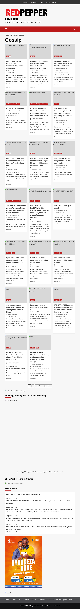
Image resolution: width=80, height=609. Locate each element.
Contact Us (33, 2)
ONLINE (12, 19)
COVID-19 (34, 599)
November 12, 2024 (60, 167)
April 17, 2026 (11, 72)
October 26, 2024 (60, 212)
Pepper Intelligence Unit (13, 70)
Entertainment (10, 103)
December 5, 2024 (60, 122)
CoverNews (46, 606)
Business (26, 599)
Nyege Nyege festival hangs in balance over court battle (62, 160)
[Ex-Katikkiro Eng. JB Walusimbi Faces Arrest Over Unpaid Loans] (64, 51)
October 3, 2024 (12, 266)
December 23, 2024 (12, 115)
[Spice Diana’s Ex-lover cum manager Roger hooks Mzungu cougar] (16, 247)
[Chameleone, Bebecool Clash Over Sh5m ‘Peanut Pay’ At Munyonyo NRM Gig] (40, 51)
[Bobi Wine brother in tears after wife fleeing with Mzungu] (40, 247)
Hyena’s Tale (57, 599)
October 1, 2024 (12, 316)
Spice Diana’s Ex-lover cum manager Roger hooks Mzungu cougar (15, 260)
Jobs (70, 599)
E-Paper (41, 2)
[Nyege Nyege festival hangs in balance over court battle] (64, 148)
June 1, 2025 (59, 70)
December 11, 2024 (36, 120)
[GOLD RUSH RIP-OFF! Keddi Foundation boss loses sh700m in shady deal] (16, 148)
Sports (65, 599)
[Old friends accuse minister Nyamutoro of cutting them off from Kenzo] (16, 294)
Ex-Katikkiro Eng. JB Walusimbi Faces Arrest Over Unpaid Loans (63, 63)
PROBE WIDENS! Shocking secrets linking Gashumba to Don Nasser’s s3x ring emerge (39, 357)
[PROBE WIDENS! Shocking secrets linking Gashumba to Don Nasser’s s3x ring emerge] (40, 342)
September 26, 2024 (60, 316)
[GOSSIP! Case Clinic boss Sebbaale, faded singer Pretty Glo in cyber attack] (16, 342)
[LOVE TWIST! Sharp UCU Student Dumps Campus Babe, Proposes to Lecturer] (16, 51)
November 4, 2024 (12, 217)
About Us (25, 2)
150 (46, 386)
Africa (32, 200)
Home (7, 599)
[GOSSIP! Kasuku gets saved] (64, 195)
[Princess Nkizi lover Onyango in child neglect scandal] (64, 247)
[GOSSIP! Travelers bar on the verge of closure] (16, 98)
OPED (49, 599)
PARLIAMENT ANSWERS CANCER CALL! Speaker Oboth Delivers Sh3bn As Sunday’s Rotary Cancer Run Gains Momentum (39, 528)
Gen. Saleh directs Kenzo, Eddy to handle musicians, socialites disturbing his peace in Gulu (63, 113)
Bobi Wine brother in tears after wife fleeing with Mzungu (39, 260)
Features (42, 599)
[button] (7, 28)
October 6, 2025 (36, 72)
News (20, 599)
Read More (9, 87)
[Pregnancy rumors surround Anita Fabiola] (40, 294)
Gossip (9, 56)
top (61, 56)
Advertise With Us (51, 2)
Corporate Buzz (35, 103)
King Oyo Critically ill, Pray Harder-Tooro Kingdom (23, 494)
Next (49, 386)
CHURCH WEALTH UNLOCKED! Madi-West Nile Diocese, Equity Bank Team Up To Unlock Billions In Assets (39, 502)
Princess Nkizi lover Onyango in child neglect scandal (63, 260)
